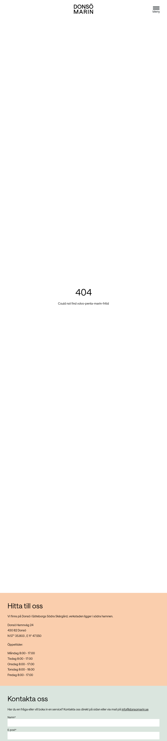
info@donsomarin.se (135, 709)
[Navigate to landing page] (83, 14)
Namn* (12, 717)
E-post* (12, 729)
